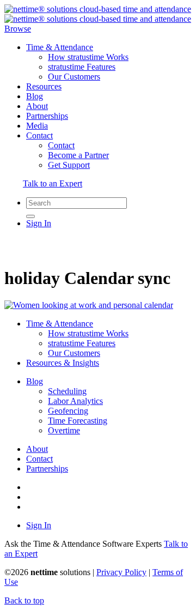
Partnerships (47, 115)
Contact (39, 135)
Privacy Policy (121, 572)
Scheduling (67, 391)
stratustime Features (81, 66)
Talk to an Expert (52, 183)
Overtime (64, 430)
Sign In (38, 223)
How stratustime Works (88, 57)
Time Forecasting (77, 420)
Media (37, 125)
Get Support (69, 165)
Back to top (24, 600)
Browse (17, 28)
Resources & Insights (62, 362)
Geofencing (68, 410)
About (37, 106)
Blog (34, 96)
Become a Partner (78, 155)
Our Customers (74, 76)
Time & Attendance (59, 47)
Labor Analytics (75, 401)
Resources (44, 86)
